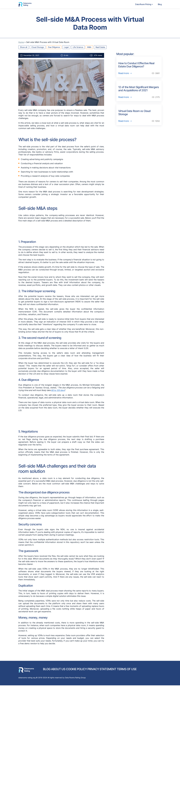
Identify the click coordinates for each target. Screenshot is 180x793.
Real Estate (100, 47)
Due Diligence (54, 47)
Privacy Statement (101, 669)
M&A (89, 47)
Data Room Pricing (143, 4)
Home (21, 42)
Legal (66, 47)
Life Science (78, 47)
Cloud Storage (37, 47)
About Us (58, 669)
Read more (123, 73)
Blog (160, 4)
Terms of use (127, 669)
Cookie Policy (76, 669)
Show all (23, 47)
